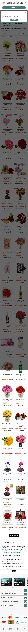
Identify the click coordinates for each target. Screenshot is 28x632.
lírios (7, 553)
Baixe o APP (14, 7)
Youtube (17, 629)
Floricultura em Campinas (18, 583)
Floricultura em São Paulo (6, 583)
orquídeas (19, 552)
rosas (15, 552)
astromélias (11, 552)
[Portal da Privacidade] (14, 614)
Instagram (10, 629)
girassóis (11, 553)
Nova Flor (5, 547)
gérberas (6, 552)
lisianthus (4, 553)
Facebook (3, 629)
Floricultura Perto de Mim (14, 576)
